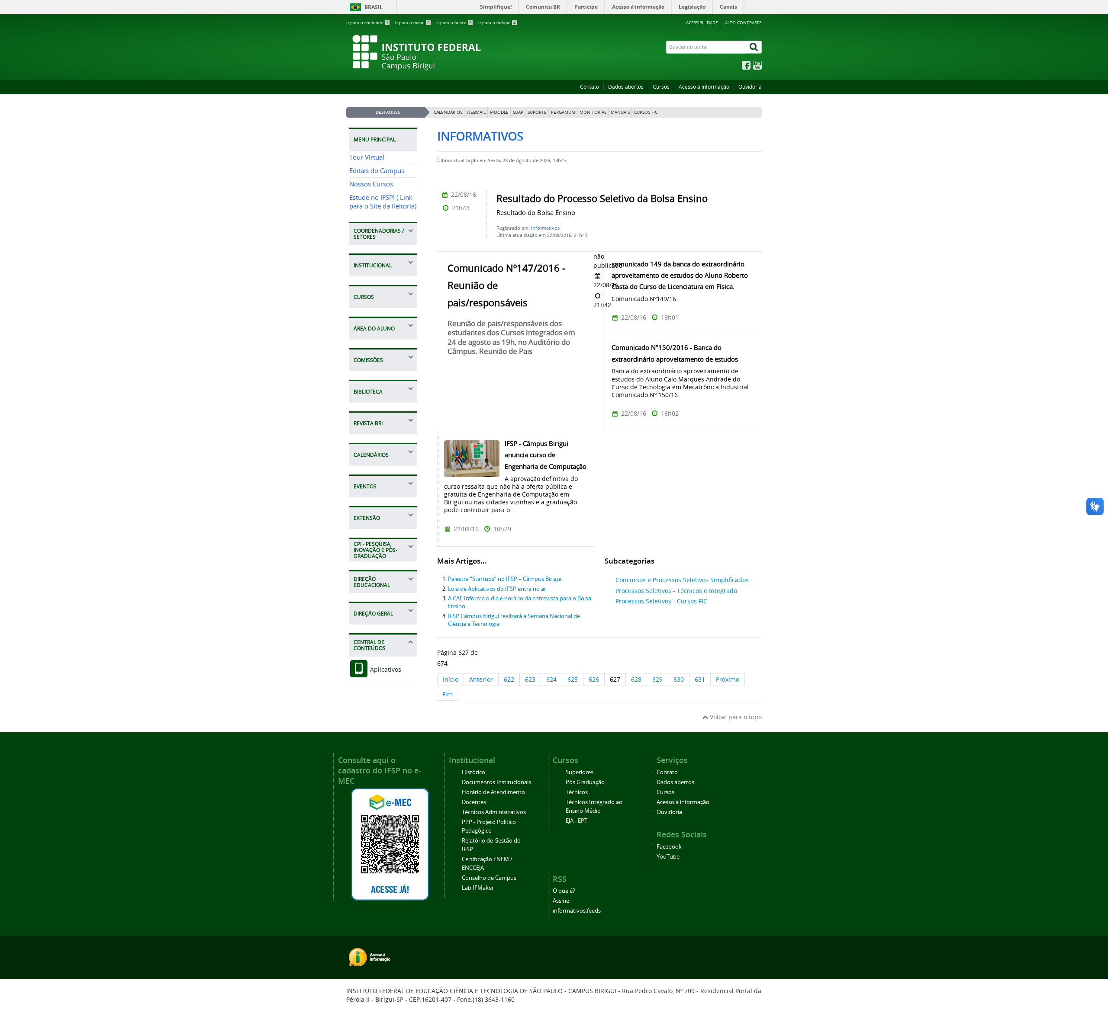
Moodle (499, 112)
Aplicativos (384, 669)
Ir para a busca (454, 22)
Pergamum (563, 112)
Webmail (476, 112)
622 (509, 679)
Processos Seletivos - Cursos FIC (661, 601)
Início (450, 679)
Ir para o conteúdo (367, 22)
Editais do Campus (376, 171)
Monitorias (593, 112)
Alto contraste (743, 22)
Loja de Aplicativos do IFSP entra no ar (497, 589)
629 (657, 679)
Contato (589, 86)
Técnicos (577, 792)
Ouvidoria (750, 86)
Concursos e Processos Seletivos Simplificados (682, 580)
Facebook (669, 846)
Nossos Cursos (371, 184)
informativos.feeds (577, 910)
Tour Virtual (366, 157)
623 (530, 679)
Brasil (373, 7)
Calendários (448, 112)
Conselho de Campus (489, 878)
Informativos (545, 227)
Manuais (620, 112)
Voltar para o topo (735, 717)
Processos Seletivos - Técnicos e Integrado (676, 591)
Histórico (473, 772)
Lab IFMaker (478, 887)
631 (700, 679)
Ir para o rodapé (497, 22)
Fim (447, 694)
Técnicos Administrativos (494, 812)
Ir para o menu (412, 22)
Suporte (537, 112)
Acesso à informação (704, 86)
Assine (561, 900)
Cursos (661, 86)
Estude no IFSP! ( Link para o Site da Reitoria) (382, 201)
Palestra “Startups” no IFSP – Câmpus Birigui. (505, 579)
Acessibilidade (702, 22)
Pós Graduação (585, 782)
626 (594, 679)
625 (572, 679)
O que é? (564, 890)
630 (678, 679)
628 (636, 679)
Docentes (474, 802)
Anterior (481, 679)
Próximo (727, 679)
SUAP (518, 112)
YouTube (668, 856)
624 (551, 679)
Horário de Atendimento (493, 792)
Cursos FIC (645, 112)
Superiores (579, 772)
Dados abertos (626, 86)
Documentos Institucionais (496, 782)
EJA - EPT (576, 820)
